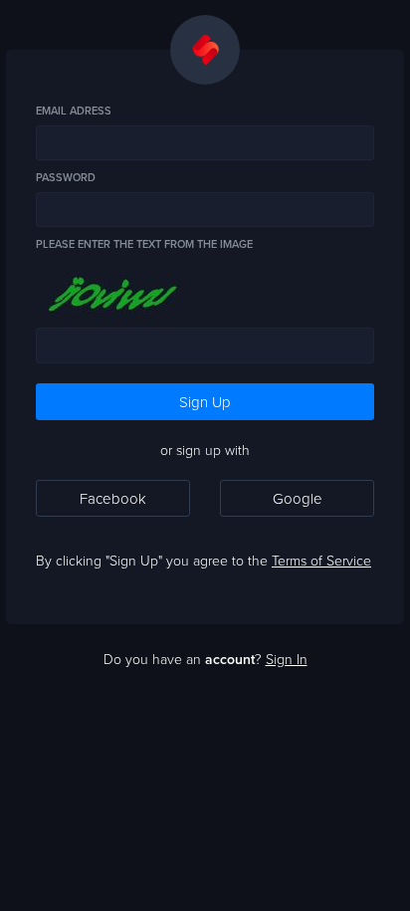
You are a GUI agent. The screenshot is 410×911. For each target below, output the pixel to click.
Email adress (73, 111)
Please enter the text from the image (144, 244)
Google (297, 498)
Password (66, 177)
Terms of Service (321, 560)
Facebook (113, 498)
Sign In (287, 658)
